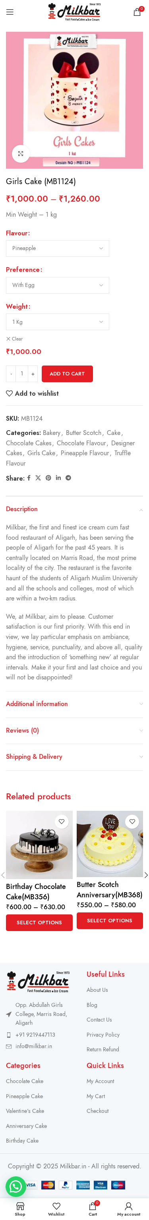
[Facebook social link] (29, 478)
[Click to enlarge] (21, 154)
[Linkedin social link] (58, 478)
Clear (17, 339)
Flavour (16, 233)
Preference (23, 269)
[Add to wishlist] (62, 822)
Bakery (51, 433)
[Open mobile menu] (10, 12)
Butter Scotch (83, 433)
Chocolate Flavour (81, 443)
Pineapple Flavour (85, 453)
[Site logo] (74, 11)
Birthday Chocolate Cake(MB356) (36, 891)
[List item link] (38, 1035)
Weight (17, 306)
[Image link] (38, 981)
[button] (16, 1186)
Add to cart (67, 373)
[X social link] (38, 478)
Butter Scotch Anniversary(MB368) (110, 889)
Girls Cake (41, 453)
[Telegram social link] (68, 478)
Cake (113, 433)
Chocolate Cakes (28, 443)
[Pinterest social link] (48, 478)
